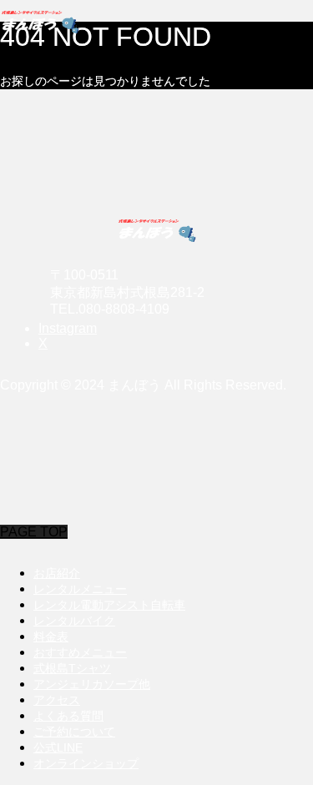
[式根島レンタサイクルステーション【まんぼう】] (156, 21)
